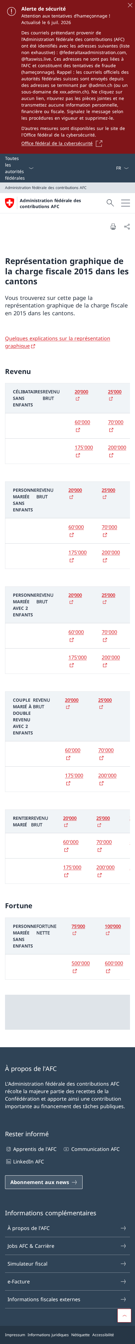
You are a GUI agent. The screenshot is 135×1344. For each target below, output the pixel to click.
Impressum (15, 1334)
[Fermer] (130, 5)
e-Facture (19, 1281)
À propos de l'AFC (29, 1228)
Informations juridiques (48, 1334)
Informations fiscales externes (44, 1299)
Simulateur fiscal (27, 1263)
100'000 (113, 926)
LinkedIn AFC (28, 1161)
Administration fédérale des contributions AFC (50, 203)
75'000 (78, 926)
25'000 (115, 392)
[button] (124, 1315)
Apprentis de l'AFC (35, 1149)
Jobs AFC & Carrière (31, 1245)
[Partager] (127, 226)
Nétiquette (80, 1334)
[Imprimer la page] (113, 226)
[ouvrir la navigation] (125, 203)
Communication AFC (95, 1149)
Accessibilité (103, 1334)
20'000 (81, 392)
